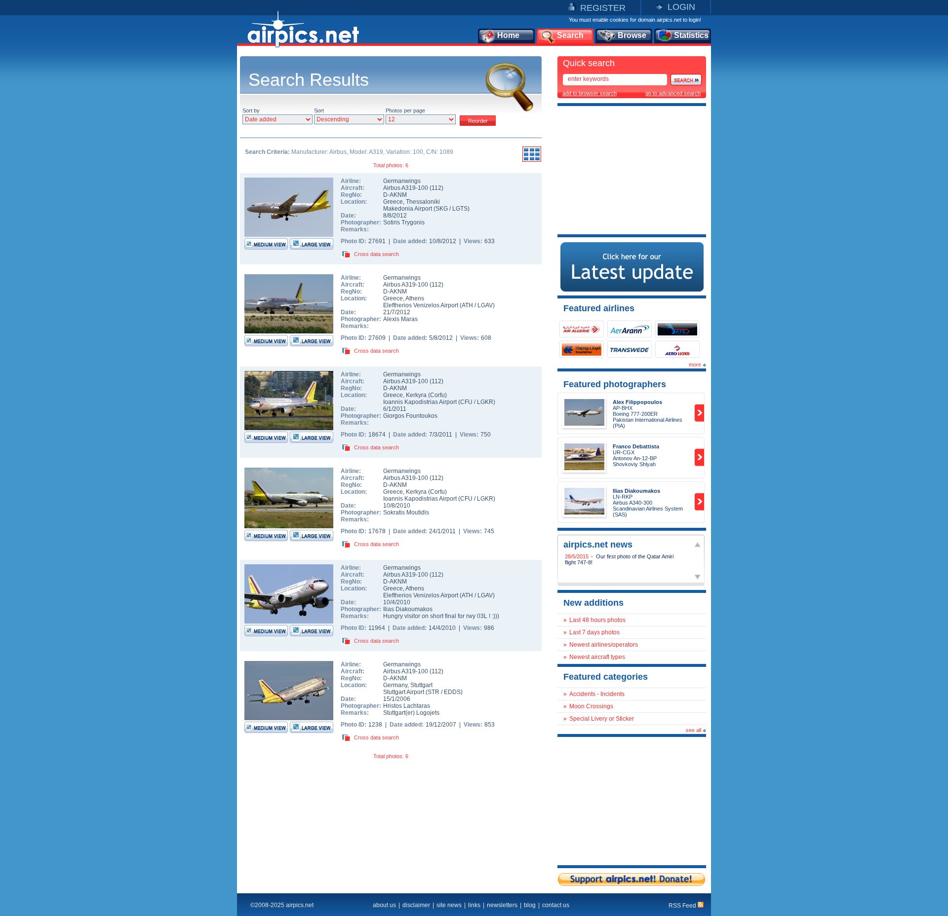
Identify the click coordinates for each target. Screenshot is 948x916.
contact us (555, 905)
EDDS (452, 692)
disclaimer (416, 905)
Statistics (691, 35)
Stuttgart (421, 685)
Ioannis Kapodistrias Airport (420, 402)
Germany (395, 685)
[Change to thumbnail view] (532, 160)
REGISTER (603, 8)
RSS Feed (683, 905)
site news (449, 905)
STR (433, 692)
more (695, 364)
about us (384, 905)
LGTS (460, 208)
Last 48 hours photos (597, 620)
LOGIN (681, 7)
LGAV (485, 305)
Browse (632, 35)
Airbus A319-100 (406, 187)
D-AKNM (395, 194)
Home (508, 35)
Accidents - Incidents (597, 694)
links (474, 905)
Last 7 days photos (594, 632)
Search (570, 35)
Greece (393, 201)
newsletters (502, 905)
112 (436, 187)
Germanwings (402, 181)
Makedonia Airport (407, 208)
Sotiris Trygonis (404, 222)
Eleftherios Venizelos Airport (420, 305)
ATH (467, 305)
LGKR (485, 402)
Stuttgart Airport (403, 692)
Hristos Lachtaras (406, 705)
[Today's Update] (632, 289)
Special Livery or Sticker (601, 718)
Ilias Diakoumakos (408, 609)
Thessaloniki (423, 201)
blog (530, 905)
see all (693, 730)
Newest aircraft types (597, 657)
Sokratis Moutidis (406, 512)
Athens (414, 298)
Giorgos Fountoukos (410, 415)
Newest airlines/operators (603, 644)
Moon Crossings (591, 706)
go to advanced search (673, 93)
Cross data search (376, 254)
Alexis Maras (400, 319)
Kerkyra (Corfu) (426, 395)
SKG (441, 208)
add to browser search (589, 93)
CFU (466, 402)
